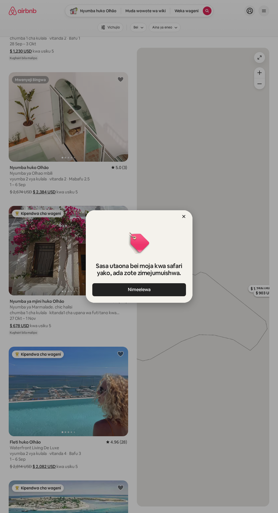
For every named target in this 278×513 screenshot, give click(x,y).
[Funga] (184, 216)
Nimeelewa (139, 289)
